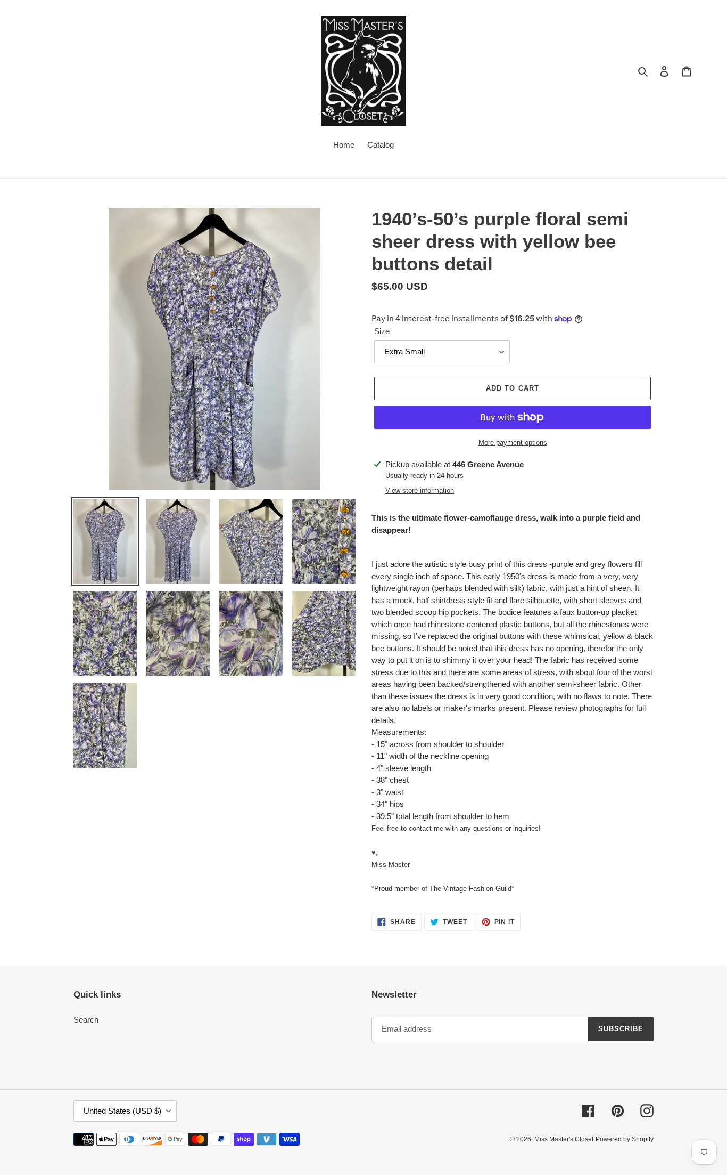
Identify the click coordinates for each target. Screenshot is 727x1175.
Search (85, 1019)
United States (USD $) (122, 1110)
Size (382, 331)
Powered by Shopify (625, 1139)
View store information (419, 491)
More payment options (512, 443)
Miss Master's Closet (563, 1139)
